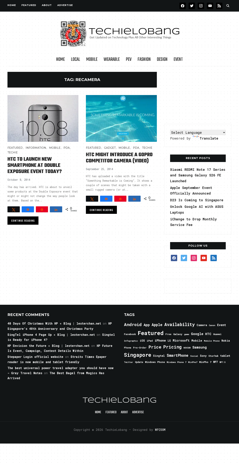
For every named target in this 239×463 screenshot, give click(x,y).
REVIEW (187, 347)
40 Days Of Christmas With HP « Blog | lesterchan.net (54, 323)
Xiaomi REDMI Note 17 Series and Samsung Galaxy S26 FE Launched (197, 175)
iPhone (160, 340)
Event (178, 59)
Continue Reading (23, 220)
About (47, 5)
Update (139, 362)
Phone (127, 347)
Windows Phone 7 (176, 362)
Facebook (130, 334)
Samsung (199, 347)
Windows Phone (155, 362)
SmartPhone (177, 355)
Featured (151, 333)
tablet (225, 355)
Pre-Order (140, 347)
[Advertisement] (198, 95)
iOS (142, 340)
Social (194, 355)
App (147, 324)
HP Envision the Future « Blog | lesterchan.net (48, 346)
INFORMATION (36, 147)
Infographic (131, 341)
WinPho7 (192, 362)
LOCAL (75, 59)
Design (162, 59)
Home (11, 5)
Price (154, 347)
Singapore (137, 355)
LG (169, 340)
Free (168, 334)
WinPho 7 (205, 362)
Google (197, 333)
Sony (203, 355)
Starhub (213, 355)
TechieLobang (120, 400)
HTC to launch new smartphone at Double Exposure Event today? (34, 165)
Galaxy (177, 334)
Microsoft (181, 340)
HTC (208, 334)
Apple (157, 324)
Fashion (144, 59)
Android (133, 324)
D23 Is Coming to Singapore (196, 200)
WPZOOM (160, 430)
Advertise (65, 5)
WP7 (215, 362)
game (186, 334)
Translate (209, 138)
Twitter (128, 362)
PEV (128, 59)
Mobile (91, 59)
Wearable (112, 59)
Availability (179, 324)
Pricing (172, 347)
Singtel (159, 355)
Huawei (217, 334)
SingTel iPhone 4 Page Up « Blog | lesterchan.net (51, 335)
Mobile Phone (212, 340)
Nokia (225, 340)
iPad (150, 340)
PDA (66, 147)
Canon (212, 325)
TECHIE (12, 152)
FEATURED (28, 5)
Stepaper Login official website (35, 357)
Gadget (110, 147)
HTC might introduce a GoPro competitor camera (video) (119, 158)
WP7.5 (222, 362)
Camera (202, 325)
